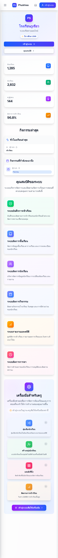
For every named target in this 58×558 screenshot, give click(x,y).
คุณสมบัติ (27, 51)
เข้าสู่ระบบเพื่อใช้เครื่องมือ (29, 508)
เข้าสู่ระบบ (27, 44)
